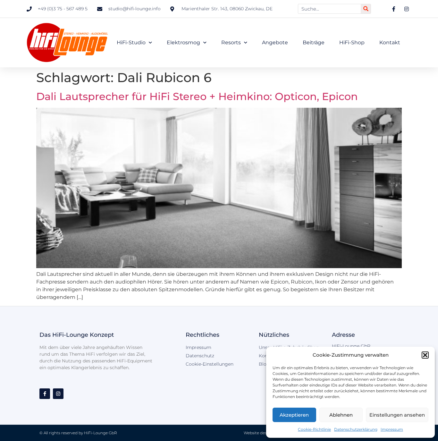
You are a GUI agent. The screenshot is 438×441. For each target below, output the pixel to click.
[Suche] (366, 8)
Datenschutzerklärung (355, 429)
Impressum (392, 429)
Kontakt (389, 42)
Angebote (275, 42)
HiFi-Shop (352, 42)
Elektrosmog (183, 42)
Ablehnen (341, 415)
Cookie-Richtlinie (314, 429)
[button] (425, 355)
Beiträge (313, 42)
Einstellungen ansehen (397, 415)
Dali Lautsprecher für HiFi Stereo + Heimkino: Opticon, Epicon (197, 96)
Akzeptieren (294, 415)
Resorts (231, 42)
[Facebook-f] (44, 393)
